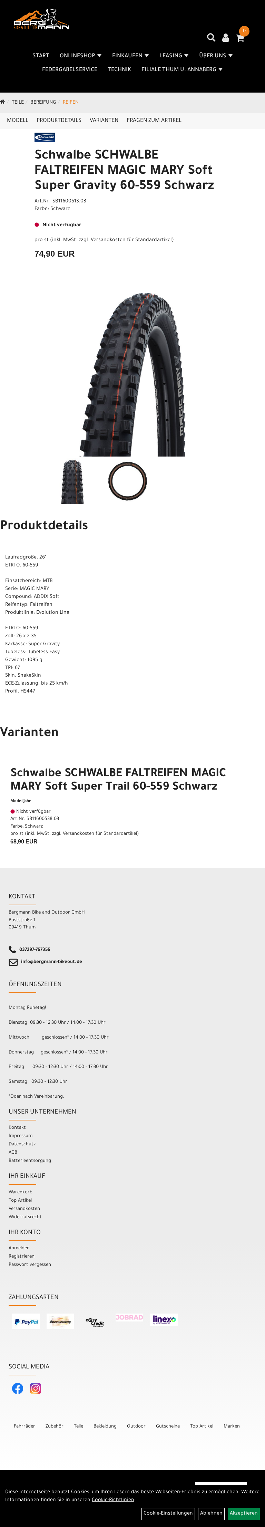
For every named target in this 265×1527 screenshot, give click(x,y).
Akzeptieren (244, 1514)
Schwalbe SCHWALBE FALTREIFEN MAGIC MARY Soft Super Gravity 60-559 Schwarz (124, 172)
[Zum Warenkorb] (240, 40)
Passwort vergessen (30, 1265)
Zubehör (54, 1426)
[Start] (2, 103)
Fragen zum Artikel (154, 121)
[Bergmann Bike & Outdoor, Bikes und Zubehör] (41, 19)
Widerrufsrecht (25, 1217)
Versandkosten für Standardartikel (131, 240)
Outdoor (136, 1426)
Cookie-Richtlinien (113, 1500)
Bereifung (43, 103)
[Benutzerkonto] (226, 38)
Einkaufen (127, 56)
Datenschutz (22, 1144)
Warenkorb (20, 1192)
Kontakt (17, 1127)
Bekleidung (105, 1426)
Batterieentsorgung (30, 1161)
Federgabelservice (69, 70)
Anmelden (19, 1248)
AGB (13, 1152)
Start (40, 56)
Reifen (71, 103)
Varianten (104, 121)
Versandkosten (24, 1209)
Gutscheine (168, 1426)
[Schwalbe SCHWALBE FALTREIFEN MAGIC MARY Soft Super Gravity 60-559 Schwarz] (132, 375)
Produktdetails (59, 121)
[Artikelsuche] (211, 40)
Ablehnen (211, 1514)
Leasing (170, 56)
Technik (119, 70)
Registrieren (22, 1256)
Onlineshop (77, 56)
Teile (18, 103)
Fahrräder (24, 1426)
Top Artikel (20, 1200)
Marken (232, 1426)
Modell (17, 121)
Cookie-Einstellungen (168, 1514)
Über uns (212, 56)
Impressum (20, 1136)
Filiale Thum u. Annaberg (178, 70)
